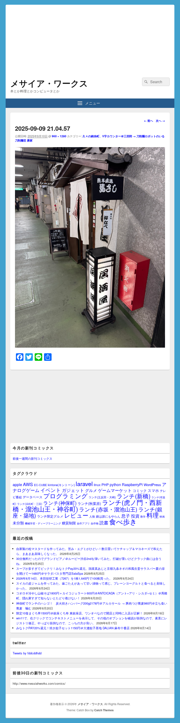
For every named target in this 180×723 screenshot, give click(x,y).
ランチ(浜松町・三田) (29, 504)
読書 (103, 522)
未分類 (18, 522)
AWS (28, 484)
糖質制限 (69, 522)
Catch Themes (104, 710)
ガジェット (73, 490)
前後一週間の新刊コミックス (32, 458)
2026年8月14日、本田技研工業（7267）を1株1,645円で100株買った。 (64, 578)
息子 (125, 515)
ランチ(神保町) (60, 502)
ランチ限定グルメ (50, 516)
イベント (50, 489)
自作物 (94, 523)
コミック (140, 490)
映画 (162, 516)
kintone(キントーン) (61, 485)
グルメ (91, 490)
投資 (135, 516)
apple (17, 484)
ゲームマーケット (115, 490)
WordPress (152, 484)
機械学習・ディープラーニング (43, 523)
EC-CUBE (40, 485)
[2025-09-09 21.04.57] (90, 346)
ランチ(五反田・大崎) (102, 497)
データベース (32, 496)
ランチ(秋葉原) (89, 503)
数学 (143, 516)
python (115, 484)
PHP (105, 484)
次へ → (160, 120)
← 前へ (148, 120)
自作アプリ (83, 523)
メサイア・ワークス (49, 83)
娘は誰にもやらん (108, 516)
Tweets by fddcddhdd (27, 653)
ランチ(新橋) (133, 495)
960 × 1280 (59, 136)
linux (97, 484)
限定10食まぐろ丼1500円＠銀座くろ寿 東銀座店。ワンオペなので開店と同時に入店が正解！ (79, 613)
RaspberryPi (132, 484)
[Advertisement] (90, 38)
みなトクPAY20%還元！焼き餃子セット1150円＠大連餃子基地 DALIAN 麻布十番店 (73, 628)
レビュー (76, 515)
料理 (152, 515)
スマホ (153, 490)
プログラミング (65, 495)
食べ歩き (123, 521)
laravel (84, 483)
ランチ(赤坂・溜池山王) (108, 509)
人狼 (92, 516)
